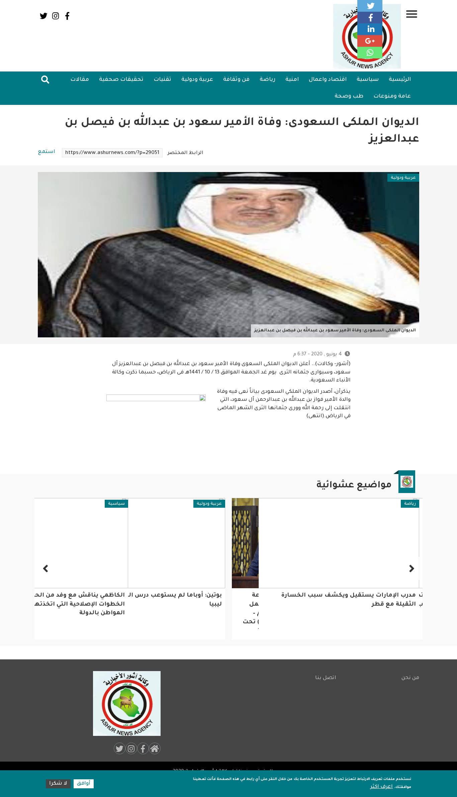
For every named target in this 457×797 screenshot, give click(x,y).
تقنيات (162, 80)
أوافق (83, 784)
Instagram (55, 16)
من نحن (410, 678)
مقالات (79, 80)
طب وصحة (349, 97)
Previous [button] (410, 568)
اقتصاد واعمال (328, 80)
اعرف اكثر (381, 787)
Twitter (44, 16)
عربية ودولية (197, 80)
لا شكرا (58, 784)
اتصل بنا (325, 678)
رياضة (267, 80)
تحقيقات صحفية (121, 80)
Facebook (67, 16)
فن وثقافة (236, 80)
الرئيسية (400, 80)
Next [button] (46, 568)
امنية (292, 80)
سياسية (368, 80)
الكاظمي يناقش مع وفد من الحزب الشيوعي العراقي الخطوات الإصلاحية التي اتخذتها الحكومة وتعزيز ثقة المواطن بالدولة (147, 605)
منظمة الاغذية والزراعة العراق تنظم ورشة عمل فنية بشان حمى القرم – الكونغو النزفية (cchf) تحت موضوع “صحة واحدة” (378, 613)
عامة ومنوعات (392, 97)
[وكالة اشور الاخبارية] (124, 703)
